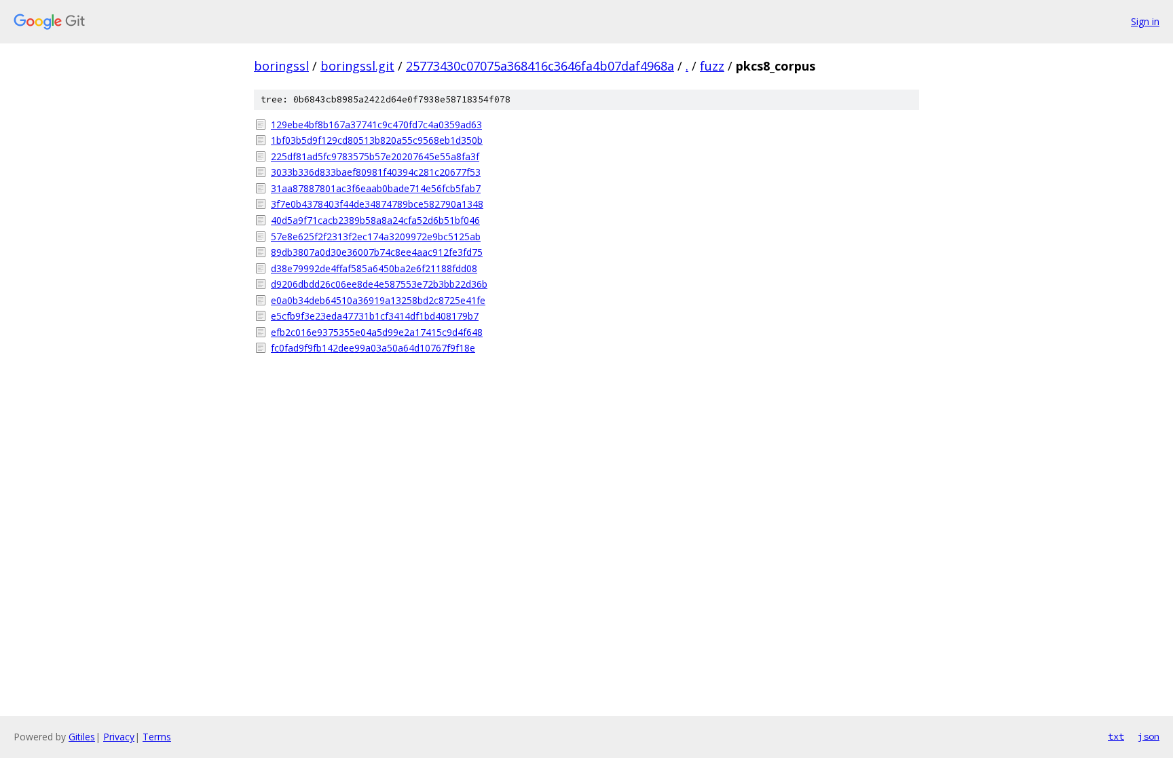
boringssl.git (357, 66)
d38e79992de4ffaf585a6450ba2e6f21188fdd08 (374, 268)
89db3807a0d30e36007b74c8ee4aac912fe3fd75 (377, 252)
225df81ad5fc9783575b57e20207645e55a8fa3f (375, 156)
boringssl (281, 66)
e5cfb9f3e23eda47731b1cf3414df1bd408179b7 (375, 315)
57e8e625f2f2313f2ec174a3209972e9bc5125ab (376, 236)
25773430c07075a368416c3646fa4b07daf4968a (540, 66)
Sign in (1145, 21)
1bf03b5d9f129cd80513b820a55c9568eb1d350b (377, 140)
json (1148, 736)
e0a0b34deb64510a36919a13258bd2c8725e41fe (378, 300)
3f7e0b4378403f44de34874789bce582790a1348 (377, 203)
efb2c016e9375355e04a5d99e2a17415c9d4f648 (377, 332)
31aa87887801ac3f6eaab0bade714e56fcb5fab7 (376, 188)
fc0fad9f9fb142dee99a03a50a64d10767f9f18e (373, 347)
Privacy (118, 736)
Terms (157, 736)
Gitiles (82, 736)
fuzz (712, 66)
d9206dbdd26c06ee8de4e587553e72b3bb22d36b (379, 284)
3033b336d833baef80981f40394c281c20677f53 (376, 172)
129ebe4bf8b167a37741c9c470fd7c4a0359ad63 (376, 124)
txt (1116, 736)
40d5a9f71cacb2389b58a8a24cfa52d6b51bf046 (375, 220)
